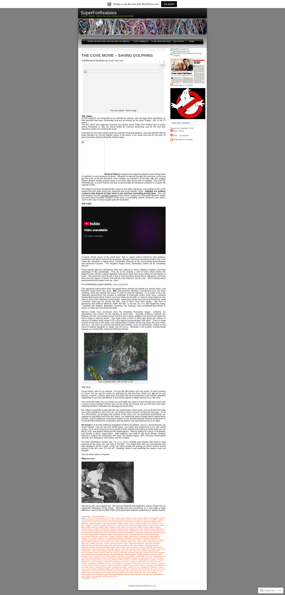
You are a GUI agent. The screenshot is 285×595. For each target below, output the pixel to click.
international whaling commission (136, 538)
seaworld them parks (103, 567)
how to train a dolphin (96, 538)
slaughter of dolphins (149, 567)
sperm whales (91, 569)
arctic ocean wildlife (149, 520)
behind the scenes (104, 522)
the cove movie (132, 571)
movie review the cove (96, 556)
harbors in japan (122, 536)
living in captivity (146, 547)
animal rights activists (157, 518)
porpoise (99, 562)
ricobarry (101, 563)
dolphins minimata (95, 531)
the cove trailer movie (120, 572)
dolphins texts (123, 531)
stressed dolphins (104, 569)
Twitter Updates (181, 123)
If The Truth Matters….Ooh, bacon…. (168, 41)
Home (191, 41)
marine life (101, 549)
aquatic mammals (101, 520)
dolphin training (87, 529)
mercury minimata (120, 552)
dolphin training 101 (101, 529)
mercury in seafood (140, 551)
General (94, 578)
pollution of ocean (88, 562)
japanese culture (102, 543)
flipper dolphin (94, 534)
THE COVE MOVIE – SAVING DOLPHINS (117, 55)
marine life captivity (113, 549)
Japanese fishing (88, 545)
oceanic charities (107, 558)
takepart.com (136, 569)
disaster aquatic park (108, 525)
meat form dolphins (99, 551)
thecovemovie (86, 574)
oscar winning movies (94, 560)
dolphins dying (149, 529)
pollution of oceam (157, 560)
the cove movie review (147, 571)
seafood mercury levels (97, 565)
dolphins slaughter (110, 531)
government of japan (107, 536)
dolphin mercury (91, 527)
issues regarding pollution (110, 540)
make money (91, 549)
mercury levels (153, 551)
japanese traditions (137, 545)
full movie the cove (136, 534)
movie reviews (111, 556)
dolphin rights (103, 527)
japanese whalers (151, 545)
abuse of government (124, 518)
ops (138, 558)
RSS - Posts (178, 131)
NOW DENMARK (120, 284)
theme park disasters (116, 574)
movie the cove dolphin (126, 556)
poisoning (106, 560)
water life (145, 574)
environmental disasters (90, 532)
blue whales (129, 522)
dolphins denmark (136, 529)
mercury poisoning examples (153, 552)
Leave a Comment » (99, 516)
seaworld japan (159, 565)
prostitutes (116, 562)
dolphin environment (150, 525)
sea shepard (116, 563)
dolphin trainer (142, 527)
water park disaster (156, 574)
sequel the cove (134, 567)
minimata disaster (102, 554)
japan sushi (132, 542)
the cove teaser (93, 572)
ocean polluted (94, 558)
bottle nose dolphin (142, 522)
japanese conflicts (88, 543)
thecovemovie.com (100, 574)
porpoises (107, 562)
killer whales (121, 547)
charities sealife (141, 523)
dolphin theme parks (128, 527)
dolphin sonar (115, 527)
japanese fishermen (152, 543)
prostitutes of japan (128, 562)
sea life (107, 563)
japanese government (103, 545)
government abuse (152, 534)
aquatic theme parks (133, 520)
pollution (127, 560)
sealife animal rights (114, 565)
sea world (146, 563)
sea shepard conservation (132, 563)
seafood (154, 563)
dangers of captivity (92, 525)
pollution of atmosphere (140, 560)
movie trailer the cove (144, 556)
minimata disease (116, 554)
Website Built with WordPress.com (142, 586)
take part (119, 569)
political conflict (117, 560)
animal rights (143, 518)
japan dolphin (137, 540)
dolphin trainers (155, 527)
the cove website (135, 572)
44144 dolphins (99, 518)
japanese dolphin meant (119, 543)
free (127, 534)
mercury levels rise (106, 552)
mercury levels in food (89, 552)
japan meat (110, 542)
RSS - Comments (181, 135)
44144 (90, 518)
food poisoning (119, 534)
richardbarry (92, 563)
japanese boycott (154, 542)
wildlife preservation (110, 576)
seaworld (149, 565)
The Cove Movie (120, 442)
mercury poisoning (135, 552)
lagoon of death (133, 547)
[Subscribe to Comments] (171, 135)
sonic (83, 569)
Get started (169, 4)
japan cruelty (126, 540)
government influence (89, 536)
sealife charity (128, 565)
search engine (139, 565)
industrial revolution (116, 538)
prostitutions (141, 562)
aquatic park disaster (117, 520)
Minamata (123, 327)
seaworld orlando (88, 567)
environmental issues (127, 532)
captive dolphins (95, 523)
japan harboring (87, 542)
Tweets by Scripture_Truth (182, 128)
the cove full (93, 571)
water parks (85, 576)
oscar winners (146, 558)
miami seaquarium (88, 554)
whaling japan (96, 576)
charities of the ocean (125, 523)
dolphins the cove (136, 531)
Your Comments (140, 41)
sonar (160, 567)
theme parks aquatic (133, 574)
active (135, 518)
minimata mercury (143, 554)
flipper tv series (106, 534)
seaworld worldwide (119, 567)
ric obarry (150, 562)
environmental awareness (153, 531)
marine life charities (149, 549)
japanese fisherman (136, 543)
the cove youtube (150, 572)
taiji (113, 569)
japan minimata (121, 542)
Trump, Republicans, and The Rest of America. (108, 41)
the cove (154, 569)
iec (106, 538)
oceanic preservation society (125, 558)
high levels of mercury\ (137, 536)
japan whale (142, 542)
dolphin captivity (135, 525)
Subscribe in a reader (183, 85)
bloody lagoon (118, 522)
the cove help (104, 571)
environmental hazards (109, 532)
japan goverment (158, 540)
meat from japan (114, 551)
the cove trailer (105, 572)
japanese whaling (88, 547)
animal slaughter (87, 520)
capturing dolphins (109, 523)
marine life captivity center (131, 549)
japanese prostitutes (121, 545)
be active (93, 522)
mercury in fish (126, 551)
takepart (126, 569)
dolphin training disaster (119, 529)
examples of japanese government (149, 532)
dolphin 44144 (122, 525)
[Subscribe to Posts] (171, 131)
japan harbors (100, 542)
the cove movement (118, 571)
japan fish (147, 540)
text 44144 (146, 569)
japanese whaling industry (105, 547)
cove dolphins (153, 523)
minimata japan (130, 554)
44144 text (110, 518)
